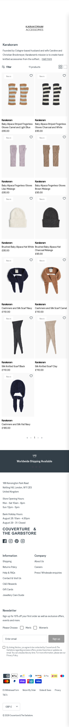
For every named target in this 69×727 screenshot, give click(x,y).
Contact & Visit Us (12, 578)
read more (47, 58)
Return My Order (29, 690)
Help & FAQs (9, 572)
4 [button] (40, 467)
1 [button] (29, 467)
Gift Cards (8, 589)
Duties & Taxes (45, 690)
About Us (39, 561)
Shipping (7, 561)
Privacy (58, 690)
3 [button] (36, 467)
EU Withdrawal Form (11, 690)
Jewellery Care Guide (13, 594)
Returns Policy (10, 566)
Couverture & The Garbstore (21, 715)
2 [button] (33, 467)
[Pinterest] (17, 541)
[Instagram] (11, 541)
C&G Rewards (10, 583)
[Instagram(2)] (23, 541)
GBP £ (9, 706)
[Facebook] (5, 541)
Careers (38, 566)
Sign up (56, 638)
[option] (34, 458)
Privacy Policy (12, 655)
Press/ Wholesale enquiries (48, 572)
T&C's (5, 695)
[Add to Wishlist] (31, 75)
